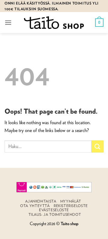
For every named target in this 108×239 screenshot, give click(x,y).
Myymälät (70, 201)
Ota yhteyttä (35, 205)
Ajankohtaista (40, 201)
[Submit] (98, 146)
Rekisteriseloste (71, 205)
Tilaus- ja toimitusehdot (54, 214)
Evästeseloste (54, 210)
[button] (8, 22)
